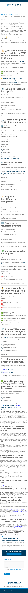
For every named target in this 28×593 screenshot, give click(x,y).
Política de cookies (6, 590)
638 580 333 (18, 554)
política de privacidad (15, 569)
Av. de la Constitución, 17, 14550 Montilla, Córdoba (14, 586)
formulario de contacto (17, 527)
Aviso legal (23, 590)
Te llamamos (7, 559)
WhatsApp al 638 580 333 (21, 526)
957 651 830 (10, 554)
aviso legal (6, 570)
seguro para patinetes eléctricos (10, 485)
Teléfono (5, 369)
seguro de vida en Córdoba (20, 511)
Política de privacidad (15, 590)
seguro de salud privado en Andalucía (15, 509)
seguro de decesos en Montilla (10, 514)
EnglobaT (17, 405)
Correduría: (8, 372)
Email (4, 371)
